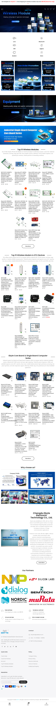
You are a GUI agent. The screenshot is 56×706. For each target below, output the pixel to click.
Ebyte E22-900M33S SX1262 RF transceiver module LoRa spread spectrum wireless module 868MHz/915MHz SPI (7, 204)
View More (28, 246)
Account (3, 661)
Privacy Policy (32, 658)
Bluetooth (41, 41)
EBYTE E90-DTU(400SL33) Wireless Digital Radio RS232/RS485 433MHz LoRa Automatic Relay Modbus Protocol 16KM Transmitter (48, 311)
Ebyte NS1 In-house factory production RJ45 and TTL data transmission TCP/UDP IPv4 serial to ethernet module (35, 339)
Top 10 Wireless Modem (7, 666)
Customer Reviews (6, 658)
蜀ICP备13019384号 (44, 699)
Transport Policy (33, 656)
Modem (14, 56)
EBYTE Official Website (36, 641)
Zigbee (42, 49)
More (41, 56)
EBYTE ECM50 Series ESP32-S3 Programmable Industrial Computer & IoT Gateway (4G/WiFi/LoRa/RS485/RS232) (9, 417)
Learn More (41, 562)
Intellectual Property (34, 666)
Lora (14, 41)
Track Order (4, 656)
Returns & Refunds (33, 661)
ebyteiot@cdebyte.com (37, 634)
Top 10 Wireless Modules (7, 664)
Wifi (14, 49)
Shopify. (37, 699)
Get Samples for (9, 1)
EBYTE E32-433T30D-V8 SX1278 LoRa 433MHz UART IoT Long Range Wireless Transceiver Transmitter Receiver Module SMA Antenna (21, 204)
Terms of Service (33, 664)
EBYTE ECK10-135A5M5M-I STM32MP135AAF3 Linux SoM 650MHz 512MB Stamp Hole (35, 445)
